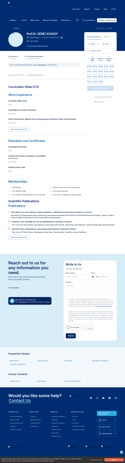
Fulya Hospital (34, 41)
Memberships (99, 102)
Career (77, 9)
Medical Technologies (50, 20)
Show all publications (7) (19, 237)
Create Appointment (100, 88)
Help (105, 9)
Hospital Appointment (94, 37)
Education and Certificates (103, 97)
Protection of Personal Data (103, 306)
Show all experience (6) (19, 129)
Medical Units (34, 20)
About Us (87, 9)
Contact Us (101, 28)
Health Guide (65, 20)
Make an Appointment (108, 20)
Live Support (42, 65)
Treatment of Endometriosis (50, 37)
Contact (97, 9)
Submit (71, 336)
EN (115, 9)
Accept (114, 460)
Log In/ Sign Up (90, 20)
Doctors (24, 20)
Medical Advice (107, 433)
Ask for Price (106, 427)
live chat (22, 302)
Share (110, 28)
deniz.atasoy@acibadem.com (38, 46)
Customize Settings (96, 460)
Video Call (107, 37)
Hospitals (13, 20)
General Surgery (35, 37)
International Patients (106, 413)
